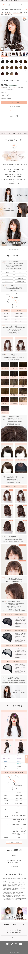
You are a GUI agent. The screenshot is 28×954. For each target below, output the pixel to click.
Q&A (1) (12, 937)
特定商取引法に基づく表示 (21, 949)
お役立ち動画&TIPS (14, 866)
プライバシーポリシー (10, 949)
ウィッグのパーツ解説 (14, 842)
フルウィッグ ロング (17, 12)
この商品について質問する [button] (14, 933)
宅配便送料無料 (13, 85)
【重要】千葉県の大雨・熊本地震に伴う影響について (11, 9)
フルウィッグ (8, 12)
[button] (9, 5)
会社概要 (3, 949)
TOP (2, 12)
